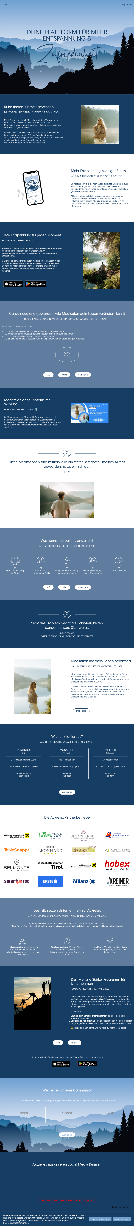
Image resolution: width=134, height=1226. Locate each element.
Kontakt (74, 1042)
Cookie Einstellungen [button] (100, 1219)
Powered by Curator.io (121, 1207)
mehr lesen (81, 710)
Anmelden (83, 374)
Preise (64, 374)
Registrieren (126, 4)
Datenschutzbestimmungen (16, 1223)
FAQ (48, 374)
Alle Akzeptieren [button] (121, 1219)
